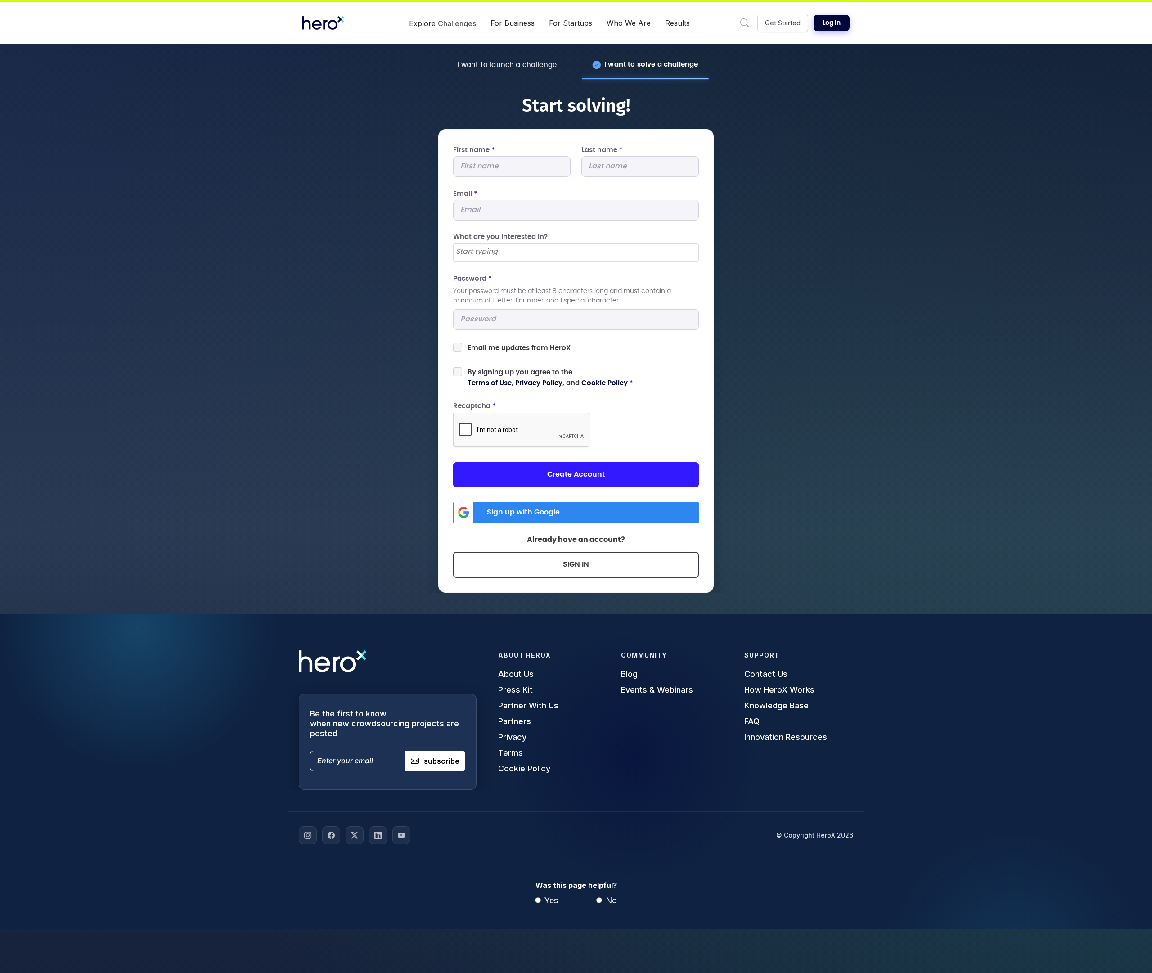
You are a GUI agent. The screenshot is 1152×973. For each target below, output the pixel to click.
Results (677, 22)
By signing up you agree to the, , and (550, 378)
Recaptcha (474, 406)
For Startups (570, 22)
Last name (602, 150)
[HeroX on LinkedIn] (378, 835)
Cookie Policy (604, 383)
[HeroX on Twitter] (355, 835)
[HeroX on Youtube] (401, 835)
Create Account (576, 474)
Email (465, 193)
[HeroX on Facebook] (331, 835)
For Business (512, 22)
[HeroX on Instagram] (308, 835)
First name (474, 150)
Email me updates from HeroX (519, 348)
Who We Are (629, 22)
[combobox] (576, 252)
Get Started (783, 22)
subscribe (441, 761)
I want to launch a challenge (507, 65)
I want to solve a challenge (651, 64)
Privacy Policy (538, 383)
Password (472, 278)
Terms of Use (490, 383)
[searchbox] (576, 252)
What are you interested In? (500, 237)
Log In (832, 23)
